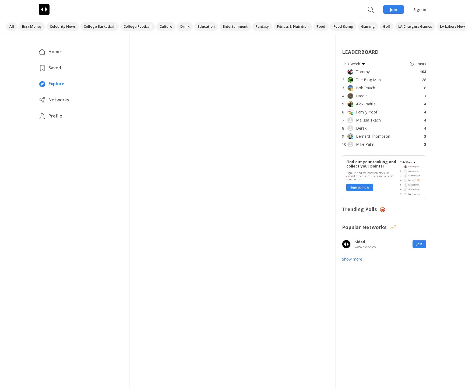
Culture (166, 26)
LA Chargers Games (415, 26)
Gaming (368, 26)
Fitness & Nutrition (293, 26)
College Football (138, 26)
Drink (184, 26)
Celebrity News (63, 26)
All (11, 26)
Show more (352, 259)
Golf (386, 26)
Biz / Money (32, 26)
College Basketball (99, 26)
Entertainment (235, 26)
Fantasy (262, 26)
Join (393, 9)
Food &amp (343, 26)
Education (206, 26)
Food (321, 26)
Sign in (419, 9)
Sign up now (359, 187)
